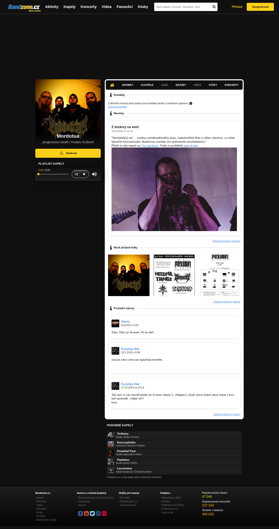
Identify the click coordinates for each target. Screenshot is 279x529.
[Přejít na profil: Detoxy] (115, 323)
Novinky (127, 85)
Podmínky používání (172, 505)
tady (186, 145)
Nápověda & (171, 497)
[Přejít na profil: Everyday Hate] (115, 351)
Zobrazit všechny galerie (226, 301)
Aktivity (51, 7)
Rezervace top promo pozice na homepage (95, 499)
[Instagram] (98, 513)
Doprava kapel (128, 505)
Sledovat (71, 153)
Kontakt (165, 501)
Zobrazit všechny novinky (226, 241)
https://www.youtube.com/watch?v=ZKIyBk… (140, 367)
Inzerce (82, 505)
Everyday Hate (130, 348)
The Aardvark (149, 145)
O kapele (147, 85)
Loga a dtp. (167, 512)
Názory (181, 85)
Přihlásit (237, 6)
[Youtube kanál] (86, 513)
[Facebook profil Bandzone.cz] (80, 513)
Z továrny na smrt (125, 127)
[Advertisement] (139, 44)
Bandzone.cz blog (46, 519)
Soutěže (41, 516)
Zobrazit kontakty (117, 106)
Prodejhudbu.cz (128, 501)
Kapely (70, 7)
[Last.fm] (104, 513)
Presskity (125, 497)
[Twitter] (92, 513)
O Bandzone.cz (169, 508)
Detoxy (125, 321)
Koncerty (89, 7)
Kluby (143, 7)
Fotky (213, 85)
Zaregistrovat (260, 6)
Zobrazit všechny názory (226, 414)
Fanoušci (125, 7)
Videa (107, 7)
